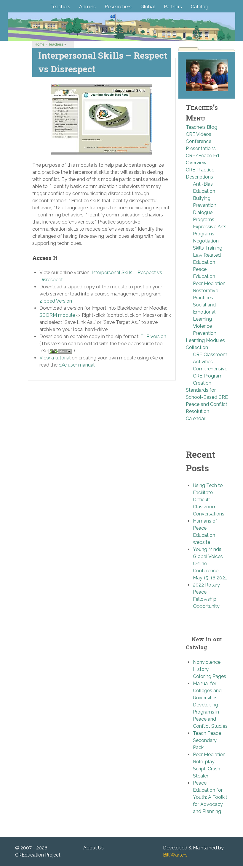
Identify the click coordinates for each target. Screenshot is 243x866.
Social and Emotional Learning (204, 312)
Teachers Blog (201, 127)
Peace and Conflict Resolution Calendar (206, 411)
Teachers (55, 44)
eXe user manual (77, 365)
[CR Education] (121, 26)
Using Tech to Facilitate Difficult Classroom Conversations (208, 500)
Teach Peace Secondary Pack (207, 740)
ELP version (153, 336)
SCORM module (57, 315)
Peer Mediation (209, 283)
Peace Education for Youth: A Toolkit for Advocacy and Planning (210, 797)
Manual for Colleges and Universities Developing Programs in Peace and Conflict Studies (210, 705)
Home (39, 44)
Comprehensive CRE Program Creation (210, 376)
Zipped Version (55, 301)
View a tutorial (55, 358)
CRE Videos (198, 134)
